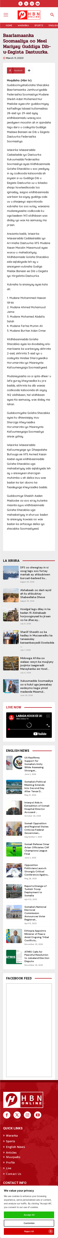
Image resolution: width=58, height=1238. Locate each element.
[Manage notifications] (50, 1231)
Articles (11, 1152)
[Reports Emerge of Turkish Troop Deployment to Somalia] (14, 891)
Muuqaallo (13, 1157)
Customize (29, 1223)
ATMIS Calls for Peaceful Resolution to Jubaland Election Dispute (36, 956)
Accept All (29, 1214)
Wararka (12, 1135)
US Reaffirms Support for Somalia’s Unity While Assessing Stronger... (34, 764)
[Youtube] (38, 4)
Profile (10, 1162)
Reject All (29, 1231)
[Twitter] (26, 4)
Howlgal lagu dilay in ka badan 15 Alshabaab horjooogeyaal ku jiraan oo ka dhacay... (35, 614)
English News (15, 1147)
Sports (10, 1141)
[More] (29, 70)
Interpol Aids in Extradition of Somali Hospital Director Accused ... (36, 807)
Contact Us (13, 1174)
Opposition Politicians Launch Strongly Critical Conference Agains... (36, 869)
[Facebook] (20, 4)
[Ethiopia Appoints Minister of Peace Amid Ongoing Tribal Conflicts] (14, 936)
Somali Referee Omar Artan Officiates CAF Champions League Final (36, 849)
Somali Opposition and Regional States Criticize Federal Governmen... (36, 828)
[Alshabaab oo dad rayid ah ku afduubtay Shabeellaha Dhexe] (11, 595)
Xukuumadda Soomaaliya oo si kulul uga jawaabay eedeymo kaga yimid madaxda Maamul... (36, 686)
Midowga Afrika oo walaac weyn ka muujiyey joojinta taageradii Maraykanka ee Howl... (36, 663)
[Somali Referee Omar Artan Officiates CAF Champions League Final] (14, 849)
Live (8, 1168)
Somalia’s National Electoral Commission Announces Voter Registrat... (35, 913)
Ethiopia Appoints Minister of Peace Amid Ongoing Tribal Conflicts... (36, 935)
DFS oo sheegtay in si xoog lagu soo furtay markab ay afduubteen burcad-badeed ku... (35, 573)
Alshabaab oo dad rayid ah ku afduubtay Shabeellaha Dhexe (35, 593)
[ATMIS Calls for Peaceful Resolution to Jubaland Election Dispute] (14, 957)
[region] (29, 1212)
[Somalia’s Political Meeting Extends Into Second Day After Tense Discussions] (14, 787)
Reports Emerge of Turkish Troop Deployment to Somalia (35, 890)
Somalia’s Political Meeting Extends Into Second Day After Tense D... (35, 786)
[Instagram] (32, 4)
